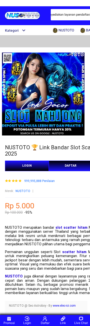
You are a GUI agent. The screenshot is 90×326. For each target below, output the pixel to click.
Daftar (45, 323)
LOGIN (27, 165)
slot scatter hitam (72, 227)
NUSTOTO (23, 191)
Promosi (9, 323)
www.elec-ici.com (64, 305)
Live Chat (81, 323)
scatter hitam (74, 252)
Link (63, 323)
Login (27, 323)
